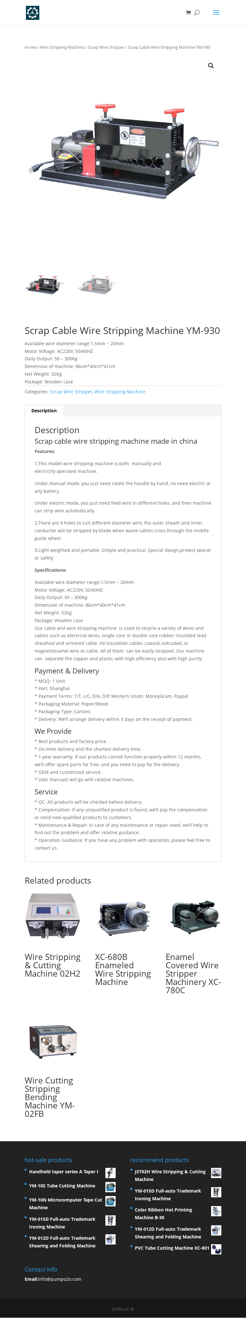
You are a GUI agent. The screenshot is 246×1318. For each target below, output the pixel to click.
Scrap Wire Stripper (106, 47)
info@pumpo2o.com (59, 1279)
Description (44, 410)
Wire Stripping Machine (62, 47)
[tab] (44, 410)
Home (31, 47)
